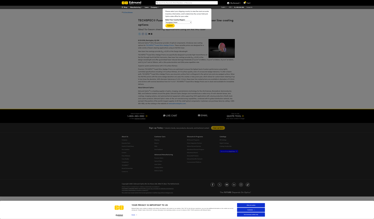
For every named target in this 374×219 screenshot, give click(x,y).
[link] (248, 1)
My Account (234, 3)
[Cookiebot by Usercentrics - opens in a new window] (119, 215)
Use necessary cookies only (251, 214)
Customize (250, 209)
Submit (170, 26)
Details (133, 214)
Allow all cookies (251, 205)
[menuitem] (126, 7)
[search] (187, 2)
